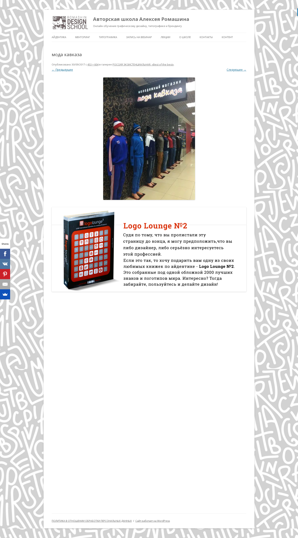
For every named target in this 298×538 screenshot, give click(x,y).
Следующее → (236, 70)
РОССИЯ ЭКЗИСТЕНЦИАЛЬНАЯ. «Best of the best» (143, 64)
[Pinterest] (5, 274)
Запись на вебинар (139, 37)
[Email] (5, 284)
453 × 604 (93, 64)
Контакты (206, 37)
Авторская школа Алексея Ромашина (141, 19)
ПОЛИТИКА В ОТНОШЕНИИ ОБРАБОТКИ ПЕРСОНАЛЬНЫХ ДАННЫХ (92, 521)
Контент (227, 37)
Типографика (108, 37)
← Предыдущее (62, 70)
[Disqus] (149, 347)
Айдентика (59, 37)
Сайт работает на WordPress (152, 521)
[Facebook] (5, 254)
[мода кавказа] (149, 138)
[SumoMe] (5, 294)
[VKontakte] (5, 264)
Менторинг (82, 37)
